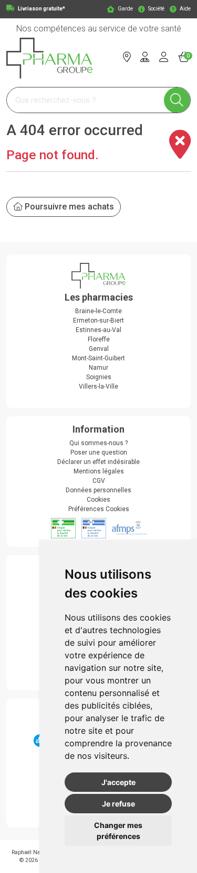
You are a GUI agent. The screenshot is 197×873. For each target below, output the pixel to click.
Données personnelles (98, 490)
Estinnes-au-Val (98, 330)
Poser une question (98, 452)
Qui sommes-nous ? (98, 443)
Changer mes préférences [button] (118, 831)
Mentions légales (99, 471)
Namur (98, 367)
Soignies (98, 377)
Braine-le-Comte (98, 311)
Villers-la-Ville (98, 386)
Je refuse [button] (118, 803)
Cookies (98, 499)
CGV (98, 480)
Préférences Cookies (98, 509)
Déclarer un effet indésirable (98, 462)
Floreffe (99, 339)
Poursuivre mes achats (68, 207)
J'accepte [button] (118, 782)
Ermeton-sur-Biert (98, 320)
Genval (99, 348)
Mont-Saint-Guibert (98, 358)
